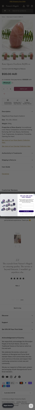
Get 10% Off (26, 211)
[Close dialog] (34, 194)
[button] (8, 405)
